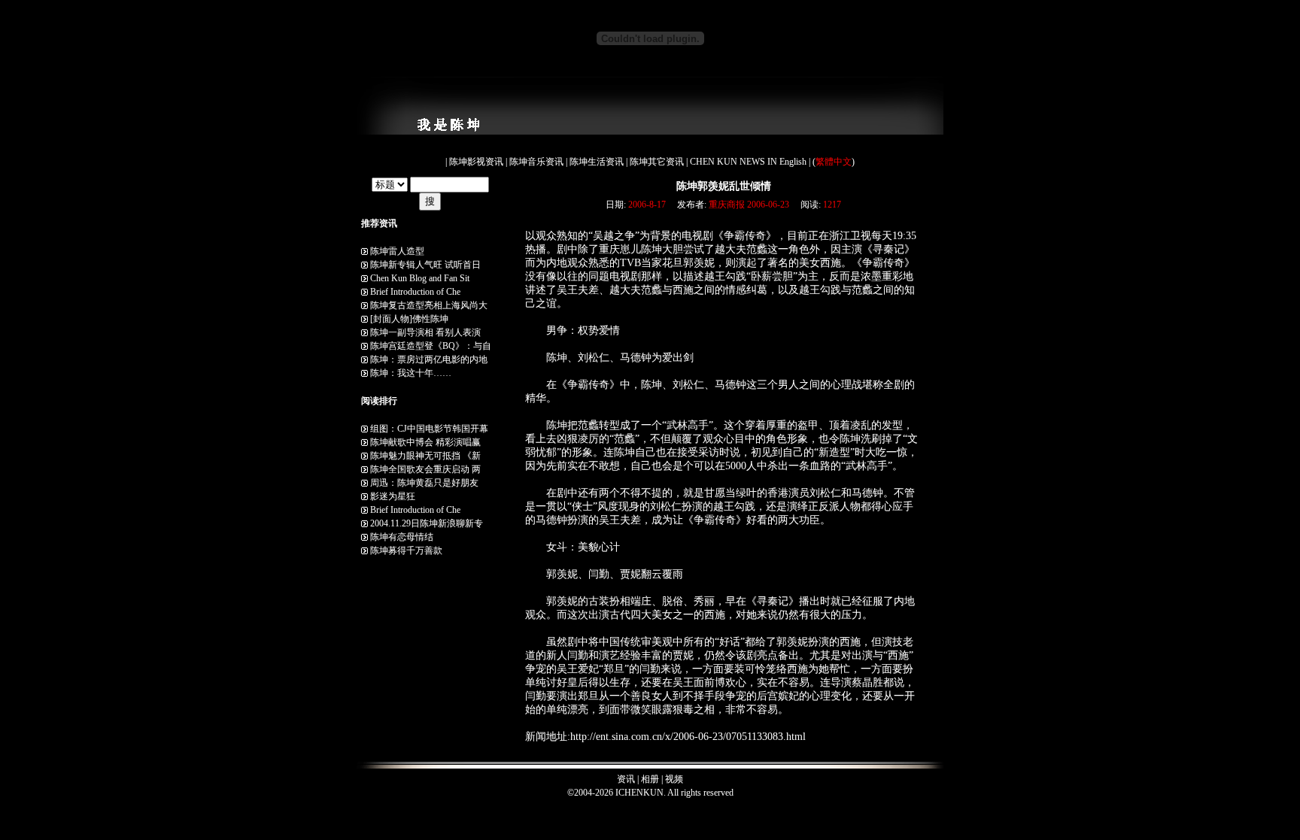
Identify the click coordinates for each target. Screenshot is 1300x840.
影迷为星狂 (392, 496)
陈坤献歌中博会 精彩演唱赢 (425, 442)
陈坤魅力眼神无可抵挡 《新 (425, 455)
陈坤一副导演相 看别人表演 (425, 332)
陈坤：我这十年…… (410, 373)
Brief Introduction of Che (415, 292)
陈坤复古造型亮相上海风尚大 (428, 305)
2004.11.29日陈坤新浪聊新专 (426, 523)
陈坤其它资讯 (658, 161)
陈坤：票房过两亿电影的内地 (428, 359)
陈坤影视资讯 (477, 161)
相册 (650, 779)
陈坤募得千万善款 (406, 550)
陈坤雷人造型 (397, 251)
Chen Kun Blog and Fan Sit (419, 278)
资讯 (626, 779)
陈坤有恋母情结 (401, 537)
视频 (674, 779)
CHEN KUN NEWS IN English (749, 161)
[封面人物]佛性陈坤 (409, 319)
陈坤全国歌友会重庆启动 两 (425, 469)
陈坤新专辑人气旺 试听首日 (425, 264)
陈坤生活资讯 (598, 161)
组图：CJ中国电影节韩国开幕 (429, 428)
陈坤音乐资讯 (537, 161)
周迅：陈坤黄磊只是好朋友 (424, 483)
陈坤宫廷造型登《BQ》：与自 (430, 346)
